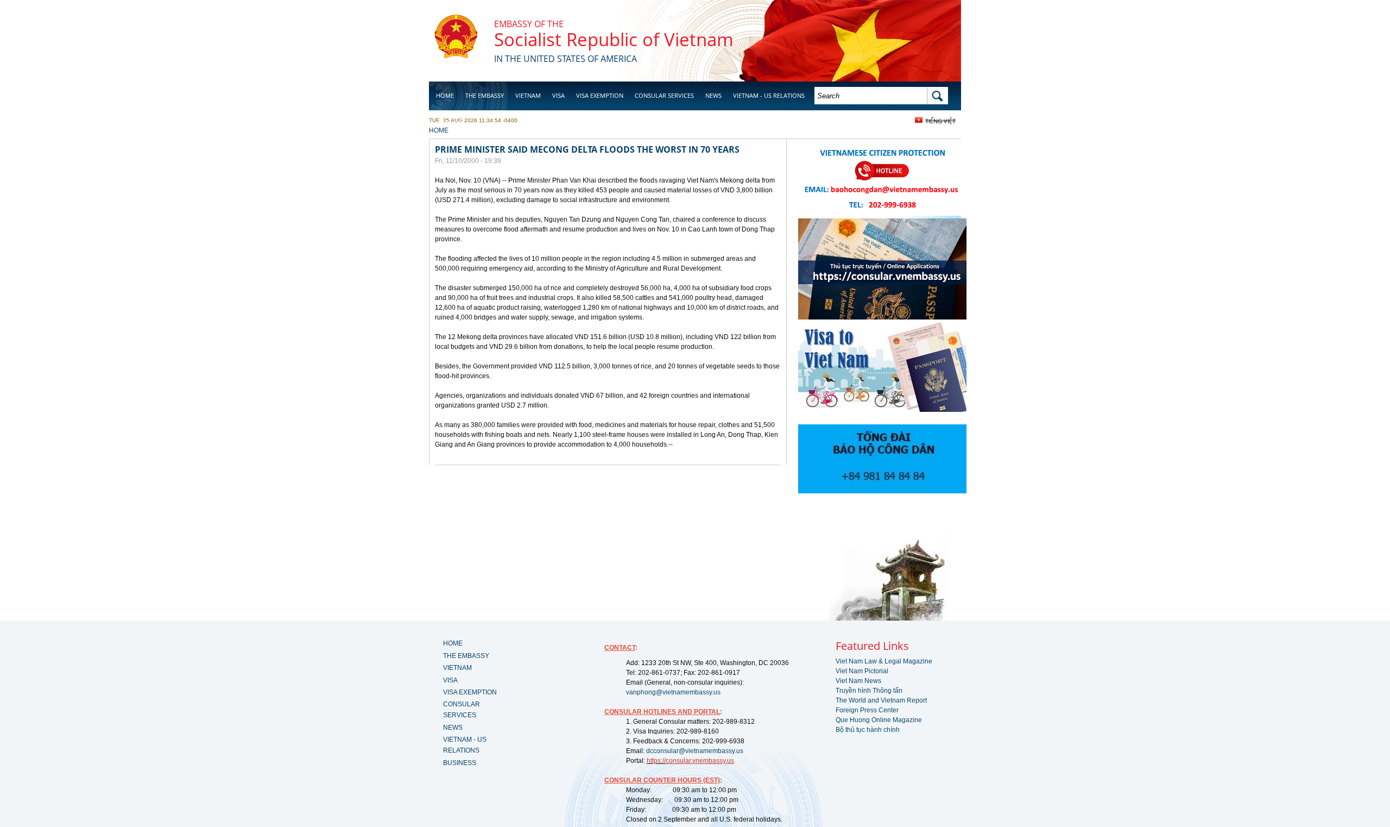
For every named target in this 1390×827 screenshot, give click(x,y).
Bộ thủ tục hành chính (868, 730)
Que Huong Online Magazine (879, 720)
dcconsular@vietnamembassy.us (694, 751)
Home (445, 95)
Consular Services (664, 95)
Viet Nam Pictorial (862, 671)
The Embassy (484, 95)
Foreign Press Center (867, 710)
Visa (558, 95)
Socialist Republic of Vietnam (614, 39)
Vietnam (528, 95)
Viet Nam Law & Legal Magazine (884, 661)
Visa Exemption (599, 95)
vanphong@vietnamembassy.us (673, 692)
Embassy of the (529, 24)
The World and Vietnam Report (881, 700)
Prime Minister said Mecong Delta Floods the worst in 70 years (587, 149)
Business (449, 123)
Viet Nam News (858, 681)
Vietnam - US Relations (769, 95)
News (713, 95)
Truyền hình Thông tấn (869, 690)
